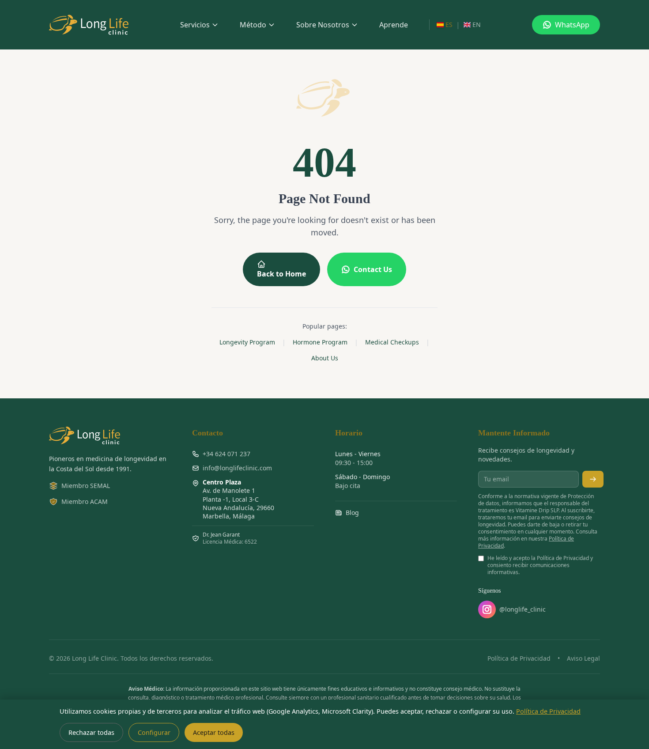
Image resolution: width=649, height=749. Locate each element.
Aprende (393, 25)
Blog (352, 512)
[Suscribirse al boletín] (593, 479)
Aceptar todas (213, 732)
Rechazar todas (91, 732)
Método (253, 25)
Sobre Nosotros (322, 25)
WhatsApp (572, 25)
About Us (324, 358)
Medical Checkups (392, 342)
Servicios (195, 25)
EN (476, 24)
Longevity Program (247, 342)
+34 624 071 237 (226, 454)
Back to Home (281, 274)
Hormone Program (320, 342)
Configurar (154, 732)
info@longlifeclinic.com (237, 468)
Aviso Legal (583, 658)
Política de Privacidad (519, 658)
